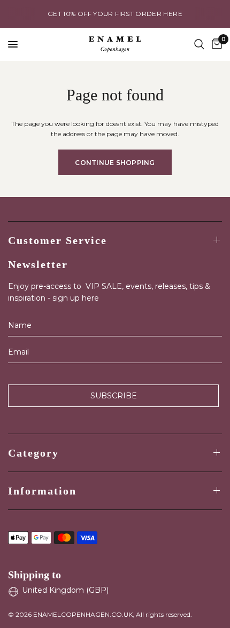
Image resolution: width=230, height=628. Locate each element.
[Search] (199, 44)
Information (42, 491)
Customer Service (57, 240)
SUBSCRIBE (113, 396)
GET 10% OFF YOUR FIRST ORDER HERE (115, 14)
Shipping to (34, 574)
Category (33, 453)
